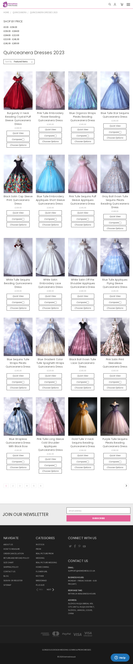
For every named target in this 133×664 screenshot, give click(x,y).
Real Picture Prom (45, 553)
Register (18, 580)
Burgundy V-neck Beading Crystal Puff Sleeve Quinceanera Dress (18, 118)
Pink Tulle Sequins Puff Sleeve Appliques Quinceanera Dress (82, 200)
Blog (6, 576)
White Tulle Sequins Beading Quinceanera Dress (18, 283)
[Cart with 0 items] (122, 4)
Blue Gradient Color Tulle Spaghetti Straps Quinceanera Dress (50, 363)
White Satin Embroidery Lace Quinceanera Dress (50, 283)
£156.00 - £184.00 (11, 31)
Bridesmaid (41, 580)
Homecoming (42, 567)
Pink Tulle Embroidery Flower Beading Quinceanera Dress (50, 116)
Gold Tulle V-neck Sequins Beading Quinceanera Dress (82, 442)
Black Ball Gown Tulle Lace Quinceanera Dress (82, 363)
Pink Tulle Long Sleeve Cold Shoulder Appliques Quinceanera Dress (50, 444)
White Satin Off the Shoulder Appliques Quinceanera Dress (82, 283)
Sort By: (8, 61)
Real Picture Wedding (46, 562)
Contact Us (9, 571)
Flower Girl (41, 571)
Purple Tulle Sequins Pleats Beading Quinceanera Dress (115, 442)
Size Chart (8, 562)
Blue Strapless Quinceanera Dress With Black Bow (18, 442)
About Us (8, 544)
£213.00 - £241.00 (11, 39)
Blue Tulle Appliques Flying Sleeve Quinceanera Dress (114, 283)
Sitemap (7, 585)
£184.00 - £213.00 (11, 35)
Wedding (40, 558)
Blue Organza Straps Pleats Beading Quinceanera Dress (82, 116)
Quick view (18, 133)
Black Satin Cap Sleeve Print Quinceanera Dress (18, 200)
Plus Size (40, 585)
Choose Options (18, 145)
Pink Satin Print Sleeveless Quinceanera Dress (115, 363)
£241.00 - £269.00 (11, 43)
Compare (17, 139)
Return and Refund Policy (16, 558)
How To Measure (11, 549)
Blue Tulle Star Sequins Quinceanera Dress (115, 114)
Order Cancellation (13, 553)
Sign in (6, 580)
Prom (38, 549)
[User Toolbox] (115, 4)
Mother (40, 576)
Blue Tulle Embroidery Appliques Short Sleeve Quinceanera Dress (50, 200)
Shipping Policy (10, 567)
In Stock (40, 544)
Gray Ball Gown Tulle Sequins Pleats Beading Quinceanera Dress (115, 202)
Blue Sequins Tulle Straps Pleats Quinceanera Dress (18, 363)
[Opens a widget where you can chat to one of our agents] (120, 658)
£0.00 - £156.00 (10, 27)
